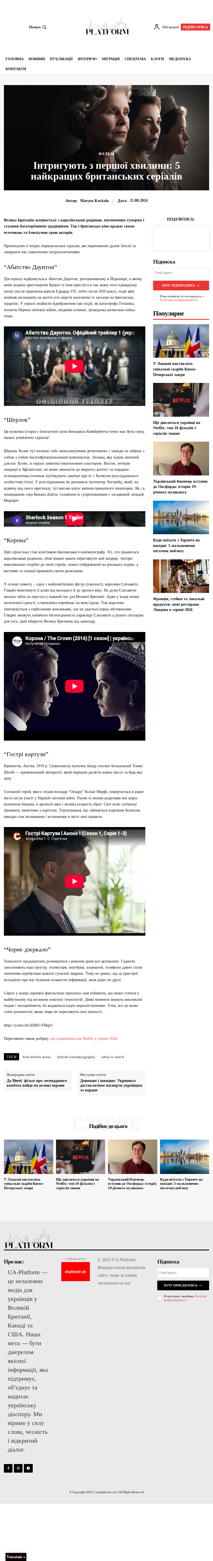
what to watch (113, 1057)
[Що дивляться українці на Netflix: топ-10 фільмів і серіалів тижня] (181, 399)
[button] (38, 27)
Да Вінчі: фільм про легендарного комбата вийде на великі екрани (37, 1083)
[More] (194, 237)
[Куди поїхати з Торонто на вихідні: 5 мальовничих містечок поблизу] (181, 517)
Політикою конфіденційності (179, 299)
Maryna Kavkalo (94, 201)
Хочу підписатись (178, 285)
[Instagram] (18, 1468)
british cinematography (76, 1057)
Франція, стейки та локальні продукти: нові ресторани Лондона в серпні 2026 (178, 604)
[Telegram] (28, 1468)
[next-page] (16, 1200)
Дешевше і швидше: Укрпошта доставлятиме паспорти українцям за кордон (111, 1085)
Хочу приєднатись (180, 1285)
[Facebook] (168, 237)
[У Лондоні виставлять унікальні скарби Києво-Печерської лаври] (181, 341)
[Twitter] (180, 237)
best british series (37, 1057)
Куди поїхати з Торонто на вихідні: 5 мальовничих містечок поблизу (176, 545)
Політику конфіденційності (185, 1297)
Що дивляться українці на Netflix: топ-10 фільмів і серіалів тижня (176, 428)
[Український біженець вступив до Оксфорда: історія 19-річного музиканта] (181, 458)
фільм (106, 154)
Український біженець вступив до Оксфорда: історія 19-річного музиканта (180, 486)
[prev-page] (7, 1200)
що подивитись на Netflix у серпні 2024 (83, 1039)
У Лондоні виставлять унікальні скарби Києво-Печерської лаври (175, 369)
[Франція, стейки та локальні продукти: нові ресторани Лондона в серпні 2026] (181, 576)
